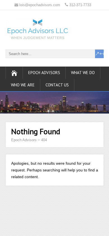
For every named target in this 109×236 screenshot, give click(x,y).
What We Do (83, 72)
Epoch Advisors (44, 72)
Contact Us (57, 85)
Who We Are (23, 85)
